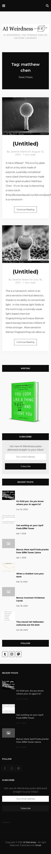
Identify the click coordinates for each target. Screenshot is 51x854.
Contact (6, 822)
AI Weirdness (29, 842)
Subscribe (25, 466)
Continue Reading (25, 209)
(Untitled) (25, 144)
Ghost (38, 845)
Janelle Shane (19, 151)
